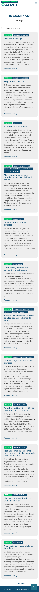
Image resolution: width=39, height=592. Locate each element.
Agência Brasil (20, 405)
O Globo (17, 123)
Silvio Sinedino (19, 495)
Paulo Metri (18, 219)
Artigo (8, 78)
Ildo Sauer (17, 264)
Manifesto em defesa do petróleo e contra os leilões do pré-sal (18, 177)
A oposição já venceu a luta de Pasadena (18, 547)
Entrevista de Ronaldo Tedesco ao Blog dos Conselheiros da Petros (19, 317)
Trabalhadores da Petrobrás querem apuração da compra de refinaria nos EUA (19, 453)
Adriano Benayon (21, 35)
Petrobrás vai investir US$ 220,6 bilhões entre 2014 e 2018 (19, 409)
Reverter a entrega (13, 38)
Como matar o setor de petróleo (15, 223)
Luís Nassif (17, 542)
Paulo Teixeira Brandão (23, 357)
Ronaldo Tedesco (19, 312)
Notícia (8, 35)
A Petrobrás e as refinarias (16, 126)
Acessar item (10, 68)
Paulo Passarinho (20, 78)
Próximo (21, 583)
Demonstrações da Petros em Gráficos (18, 361)
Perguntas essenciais (14, 81)
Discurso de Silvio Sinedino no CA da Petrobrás (18, 499)
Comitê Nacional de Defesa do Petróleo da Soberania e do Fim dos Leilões (18, 168)
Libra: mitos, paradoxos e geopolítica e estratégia (16, 268)
